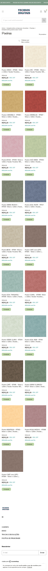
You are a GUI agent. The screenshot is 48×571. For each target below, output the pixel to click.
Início (3, 28)
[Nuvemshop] (10, 562)
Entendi (29, 567)
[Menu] (3, 12)
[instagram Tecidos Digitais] (2, 517)
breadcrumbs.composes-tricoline (17, 28)
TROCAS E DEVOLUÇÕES (10, 535)
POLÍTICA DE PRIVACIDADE (11, 538)
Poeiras (32, 28)
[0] (45, 11)
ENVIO (4, 531)
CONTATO (5, 527)
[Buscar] (44, 20)
